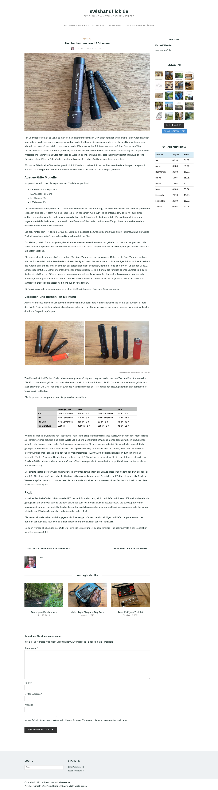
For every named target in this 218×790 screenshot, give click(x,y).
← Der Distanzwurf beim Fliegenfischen (47, 549)
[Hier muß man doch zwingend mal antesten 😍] (169, 95)
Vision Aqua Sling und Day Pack (87, 612)
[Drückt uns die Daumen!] (159, 75)
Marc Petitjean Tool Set (130, 612)
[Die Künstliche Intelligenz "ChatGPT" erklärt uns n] (159, 85)
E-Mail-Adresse (33, 694)
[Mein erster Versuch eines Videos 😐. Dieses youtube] (189, 106)
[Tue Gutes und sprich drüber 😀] (179, 95)
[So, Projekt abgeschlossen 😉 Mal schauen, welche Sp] (169, 85)
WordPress (46, 786)
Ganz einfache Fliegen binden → (132, 549)
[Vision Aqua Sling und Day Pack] (87, 594)
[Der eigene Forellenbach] (43, 594)
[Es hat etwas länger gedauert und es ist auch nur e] (159, 106)
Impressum (115, 25)
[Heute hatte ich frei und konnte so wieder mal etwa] (189, 95)
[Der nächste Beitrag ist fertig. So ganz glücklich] (179, 106)
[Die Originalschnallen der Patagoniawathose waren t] (179, 85)
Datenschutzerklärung (140, 25)
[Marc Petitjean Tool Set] (130, 594)
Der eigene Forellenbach (44, 612)
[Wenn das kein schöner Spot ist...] (189, 116)
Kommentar (31, 648)
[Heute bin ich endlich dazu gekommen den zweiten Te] (159, 116)
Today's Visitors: (75, 771)
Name (28, 683)
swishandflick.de (109, 11)
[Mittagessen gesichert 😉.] (179, 116)
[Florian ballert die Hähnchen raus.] (169, 106)
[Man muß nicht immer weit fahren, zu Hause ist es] (169, 116)
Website (28, 705)
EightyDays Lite (65, 786)
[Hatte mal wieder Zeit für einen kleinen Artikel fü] (159, 95)
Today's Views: (75, 767)
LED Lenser (63, 208)
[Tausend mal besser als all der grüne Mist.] (169, 75)
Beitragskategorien (75, 25)
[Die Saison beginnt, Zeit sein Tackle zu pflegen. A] (189, 75)
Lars (80, 48)
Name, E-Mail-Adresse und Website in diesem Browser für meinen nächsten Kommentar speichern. (75, 720)
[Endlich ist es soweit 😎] (179, 75)
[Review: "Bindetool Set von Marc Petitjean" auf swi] (189, 85)
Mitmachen (98, 25)
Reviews (87, 39)
